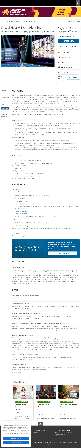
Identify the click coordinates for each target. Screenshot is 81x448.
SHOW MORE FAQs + (18, 373)
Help (56, 436)
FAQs (3, 104)
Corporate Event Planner (43, 406)
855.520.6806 (4, 116)
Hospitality (18, 21)
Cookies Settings (16, 442)
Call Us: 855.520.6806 (73, 21)
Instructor (4, 101)
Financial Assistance (60, 434)
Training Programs (9, 21)
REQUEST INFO (73, 78)
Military (56, 432)
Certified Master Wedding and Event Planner (21, 407)
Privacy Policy (52, 444)
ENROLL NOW (68, 41)
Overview (4, 90)
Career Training (34, 432)
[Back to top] (40, 430)
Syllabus (4, 94)
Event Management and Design (68, 406)
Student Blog (69, 432)
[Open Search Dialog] (78, 3)
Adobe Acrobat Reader (21, 213)
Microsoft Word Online (21, 211)
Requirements (5, 97)
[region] (16, 434)
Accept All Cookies (16, 438)
